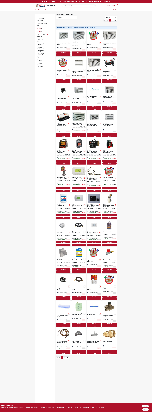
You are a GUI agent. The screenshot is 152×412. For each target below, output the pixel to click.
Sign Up (113, 5)
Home (36, 9)
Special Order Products (42, 23)
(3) (41, 53)
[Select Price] (47, 34)
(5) (40, 44)
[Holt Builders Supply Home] (40, 5)
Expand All (43, 37)
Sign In (108, 5)
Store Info (115, 9)
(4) (40, 45)
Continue (145, 406)
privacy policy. (70, 407)
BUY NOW (63, 82)
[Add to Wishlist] (69, 42)
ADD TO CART (63, 52)
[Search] (94, 6)
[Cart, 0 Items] (116, 5)
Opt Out (145, 409)
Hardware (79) (40, 39)
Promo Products (41, 18)
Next (115, 20)
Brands (46, 9)
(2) (40, 54)
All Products (40, 20)
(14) (41, 43)
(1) (40, 56)
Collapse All (39, 37)
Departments (40, 9)
